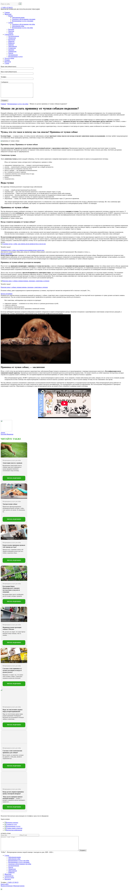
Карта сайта (4, 884)
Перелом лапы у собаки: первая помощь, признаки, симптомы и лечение (24, 287)
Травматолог (12, 51)
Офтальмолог (12, 46)
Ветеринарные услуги (15, 56)
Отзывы (7, 60)
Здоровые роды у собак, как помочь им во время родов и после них (22, 250)
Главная (7, 12)
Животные (8, 14)
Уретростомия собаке (10, 504)
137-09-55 (12, 882)
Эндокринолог (13, 55)
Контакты (8, 61)
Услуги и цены (9, 58)
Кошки (10, 16)
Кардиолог (11, 39)
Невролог (11, 41)
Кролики (11, 29)
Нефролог (11, 43)
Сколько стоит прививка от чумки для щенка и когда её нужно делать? (12, 670)
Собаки (10, 22)
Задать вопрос (5, 819)
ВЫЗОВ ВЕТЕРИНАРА (8, 9)
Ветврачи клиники (12, 822)
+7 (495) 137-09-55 (7, 7)
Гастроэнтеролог (13, 36)
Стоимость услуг (11, 824)
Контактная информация (14, 830)
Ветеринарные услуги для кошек (22, 21)
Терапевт (11, 50)
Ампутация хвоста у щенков (12, 463)
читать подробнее (14, 478)
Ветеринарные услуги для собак (22, 27)
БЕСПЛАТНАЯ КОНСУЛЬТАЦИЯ (28, 9)
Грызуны (11, 31)
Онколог (11, 44)
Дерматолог (12, 38)
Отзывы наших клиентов (14, 828)
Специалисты (9, 34)
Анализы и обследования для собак (23, 24)
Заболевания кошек (18, 17)
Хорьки (10, 33)
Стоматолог (12, 48)
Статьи (7, 63)
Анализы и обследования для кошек (23, 19)
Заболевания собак (18, 26)
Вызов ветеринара (7, 886)
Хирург (10, 53)
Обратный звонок (18, 886)
